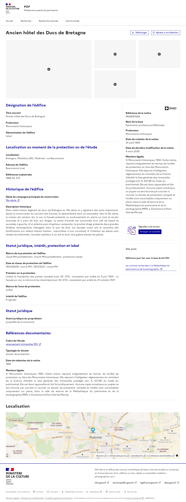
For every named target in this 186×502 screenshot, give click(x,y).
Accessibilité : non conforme (18, 492)
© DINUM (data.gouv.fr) (117, 455)
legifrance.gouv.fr (149, 482)
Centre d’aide (114, 492)
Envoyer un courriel (150, 231)
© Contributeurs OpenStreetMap (159, 455)
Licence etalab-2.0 (133, 498)
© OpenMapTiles (136, 455)
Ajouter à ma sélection (167, 32)
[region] (93, 435)
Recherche (26, 21)
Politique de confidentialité (32, 498)
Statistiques (94, 492)
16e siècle (11, 200)
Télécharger (141, 32)
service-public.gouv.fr (123, 482)
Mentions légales (13, 498)
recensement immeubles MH (22, 344)
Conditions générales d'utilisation (59, 498)
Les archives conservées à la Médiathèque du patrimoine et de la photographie (148, 267)
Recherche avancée (48, 21)
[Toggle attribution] (177, 455)
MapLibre (100, 455)
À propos (54, 492)
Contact (39, 492)
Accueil (9, 21)
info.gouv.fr (100, 482)
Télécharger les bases (74, 492)
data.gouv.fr (170, 482)
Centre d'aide (72, 21)
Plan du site (132, 492)
